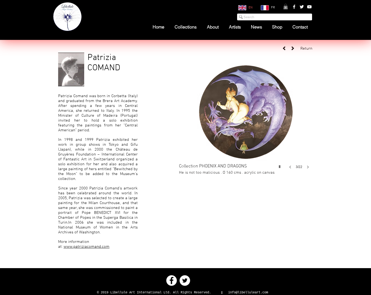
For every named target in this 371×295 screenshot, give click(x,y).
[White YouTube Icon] (309, 6)
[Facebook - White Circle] (171, 280)
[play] (280, 165)
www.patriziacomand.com (86, 246)
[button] (285, 6)
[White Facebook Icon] (294, 6)
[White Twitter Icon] (301, 6)
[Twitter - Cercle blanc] (185, 280)
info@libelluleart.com (248, 292)
